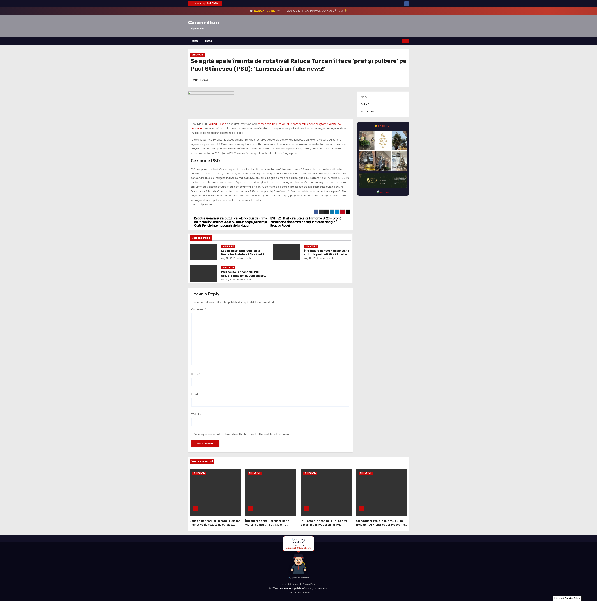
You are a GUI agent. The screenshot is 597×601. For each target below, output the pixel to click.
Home (195, 40)
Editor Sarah (243, 258)
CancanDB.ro (284, 588)
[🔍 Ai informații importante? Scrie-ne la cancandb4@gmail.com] (298, 562)
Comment (198, 309)
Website (196, 414)
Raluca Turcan (217, 124)
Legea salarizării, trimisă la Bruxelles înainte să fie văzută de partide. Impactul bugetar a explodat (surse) (215, 524)
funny (364, 97)
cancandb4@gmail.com (298, 547)
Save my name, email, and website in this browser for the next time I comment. (242, 434)
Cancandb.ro (203, 22)
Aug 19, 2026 (228, 258)
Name (195, 374)
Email (195, 394)
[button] (400, 40)
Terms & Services (289, 584)
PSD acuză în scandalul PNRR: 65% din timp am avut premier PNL (242, 275)
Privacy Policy (309, 584)
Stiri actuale (197, 55)
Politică (365, 104)
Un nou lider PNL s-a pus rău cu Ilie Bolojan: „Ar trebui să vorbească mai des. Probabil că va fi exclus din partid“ (381, 526)
